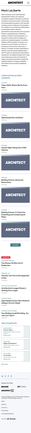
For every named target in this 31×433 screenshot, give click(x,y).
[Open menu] (28, 2)
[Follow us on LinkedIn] (2, 376)
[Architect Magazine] (15, 3)
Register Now (6, 335)
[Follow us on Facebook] (8, 376)
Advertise (3, 404)
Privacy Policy (4, 410)
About (2, 401)
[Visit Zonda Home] (8, 419)
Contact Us (4, 407)
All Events (4, 364)
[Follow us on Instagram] (11, 376)
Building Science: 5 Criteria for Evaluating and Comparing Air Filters (13, 214)
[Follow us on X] (5, 376)
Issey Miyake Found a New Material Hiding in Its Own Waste (15, 301)
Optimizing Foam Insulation (12, 117)
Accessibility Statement (7, 413)
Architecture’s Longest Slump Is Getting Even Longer (13, 289)
